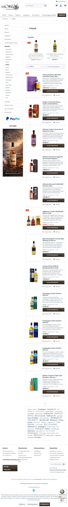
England (7, 57)
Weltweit (7, 46)
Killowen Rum (50, 435)
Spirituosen (8, 112)
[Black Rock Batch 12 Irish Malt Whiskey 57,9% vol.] (34, 248)
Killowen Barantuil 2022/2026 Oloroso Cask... (53, 185)
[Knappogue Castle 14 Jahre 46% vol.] (34, 302)
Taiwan (7, 95)
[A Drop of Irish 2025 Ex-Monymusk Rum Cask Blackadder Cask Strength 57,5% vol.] (34, 275)
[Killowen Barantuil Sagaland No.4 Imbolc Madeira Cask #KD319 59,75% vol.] (34, 166)
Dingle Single (51, 426)
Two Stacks (60, 416)
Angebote (7, 36)
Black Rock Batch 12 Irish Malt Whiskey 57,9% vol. (53, 239)
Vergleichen (47, 95)
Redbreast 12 (51, 422)
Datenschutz (37, 453)
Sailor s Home (39, 413)
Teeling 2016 (58, 411)
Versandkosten (38, 479)
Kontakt (20, 453)
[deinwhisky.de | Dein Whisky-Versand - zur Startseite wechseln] (10, 8)
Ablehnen (22, 504)
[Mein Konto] (61, 5)
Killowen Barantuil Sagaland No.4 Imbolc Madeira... (53, 157)
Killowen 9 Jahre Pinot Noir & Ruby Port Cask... (53, 130)
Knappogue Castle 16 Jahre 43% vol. (52, 321)
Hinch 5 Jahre (51, 433)
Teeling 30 (39, 428)
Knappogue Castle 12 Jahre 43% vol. (52, 349)
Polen (7, 82)
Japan (7, 70)
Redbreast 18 (51, 416)
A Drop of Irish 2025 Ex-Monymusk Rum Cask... (51, 267)
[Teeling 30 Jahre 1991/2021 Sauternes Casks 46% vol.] (34, 84)
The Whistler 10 (56, 418)
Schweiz (7, 87)
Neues (6, 29)
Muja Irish (37, 422)
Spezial (7, 25)
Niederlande (9, 77)
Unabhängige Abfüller (11, 43)
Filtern (31, 66)
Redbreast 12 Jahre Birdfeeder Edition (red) (53, 212)
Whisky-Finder (9, 105)
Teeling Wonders (44, 418)
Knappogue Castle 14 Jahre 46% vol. (52, 294)
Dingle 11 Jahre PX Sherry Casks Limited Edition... (51, 103)
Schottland (8, 39)
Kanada (7, 72)
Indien (7, 62)
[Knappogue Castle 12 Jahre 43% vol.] (34, 357)
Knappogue (42, 409)
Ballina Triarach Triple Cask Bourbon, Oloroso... (52, 376)
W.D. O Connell (40, 416)
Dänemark (8, 52)
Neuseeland (9, 75)
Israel (7, 67)
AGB (19, 461)
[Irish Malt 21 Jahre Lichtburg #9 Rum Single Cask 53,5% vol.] (54, 46)
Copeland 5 (58, 435)
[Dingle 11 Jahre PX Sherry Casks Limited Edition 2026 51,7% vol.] (34, 111)
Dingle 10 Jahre (50, 411)
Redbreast (31, 431)
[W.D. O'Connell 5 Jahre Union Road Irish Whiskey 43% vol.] (36, 46)
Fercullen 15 (51, 409)
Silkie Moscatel (40, 431)
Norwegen (8, 80)
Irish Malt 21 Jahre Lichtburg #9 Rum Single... (54, 55)
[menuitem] (36, 5)
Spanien (7, 90)
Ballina (47, 429)
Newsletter (37, 451)
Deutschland (9, 54)
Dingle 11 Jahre (32, 409)
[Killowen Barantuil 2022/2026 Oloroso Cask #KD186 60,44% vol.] (34, 193)
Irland (7, 64)
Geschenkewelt (9, 109)
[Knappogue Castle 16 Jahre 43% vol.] (34, 330)
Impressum (37, 455)
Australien (8, 49)
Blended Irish (44, 420)
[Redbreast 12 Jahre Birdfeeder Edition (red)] (34, 220)
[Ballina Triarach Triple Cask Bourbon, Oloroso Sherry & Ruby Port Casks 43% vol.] (34, 384)
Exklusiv (7, 32)
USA (6, 98)
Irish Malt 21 (33, 420)
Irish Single (39, 424)
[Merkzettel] (56, 5)
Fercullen (37, 437)
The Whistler (31, 413)
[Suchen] (45, 5)
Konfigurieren (44, 504)
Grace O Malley (33, 418)
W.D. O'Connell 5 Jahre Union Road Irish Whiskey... (36, 55)
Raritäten (7, 102)
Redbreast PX (48, 414)
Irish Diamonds (40, 411)
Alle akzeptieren (33, 504)
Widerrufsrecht (22, 459)
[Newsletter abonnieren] (63, 464)
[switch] (62, 500)
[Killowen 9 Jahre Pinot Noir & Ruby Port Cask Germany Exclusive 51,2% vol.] (34, 138)
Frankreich (8, 59)
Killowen (43, 422)
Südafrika (8, 93)
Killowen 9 (54, 420)
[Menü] (65, 490)
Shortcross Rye (55, 429)
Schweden (8, 85)
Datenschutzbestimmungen (58, 470)
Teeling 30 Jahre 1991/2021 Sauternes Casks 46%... (52, 75)
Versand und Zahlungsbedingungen (25, 456)
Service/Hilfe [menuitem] (61, 1)
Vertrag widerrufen (7, 468)
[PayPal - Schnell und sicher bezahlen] (13, 118)
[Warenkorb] (65, 5)
